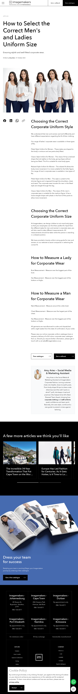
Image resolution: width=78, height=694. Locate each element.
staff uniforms (66, 400)
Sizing (17, 661)
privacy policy (14, 682)
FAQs (17, 664)
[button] (28, 482)
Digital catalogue (61, 664)
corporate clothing (51, 400)
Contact (61, 661)
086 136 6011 (17, 610)
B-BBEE (61, 657)
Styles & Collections (17, 657)
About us (60, 650)
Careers (17, 651)
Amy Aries (12, 58)
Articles (6, 16)
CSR (61, 654)
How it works (17, 654)
